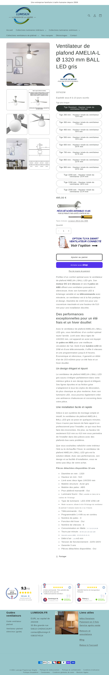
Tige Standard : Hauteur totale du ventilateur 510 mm (79, 108)
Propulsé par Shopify (29, 670)
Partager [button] (62, 556)
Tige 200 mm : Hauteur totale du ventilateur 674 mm (79, 116)
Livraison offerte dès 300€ (78, 221)
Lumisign (19, 670)
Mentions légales (82, 672)
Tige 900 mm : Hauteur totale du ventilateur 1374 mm (79, 168)
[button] (30, 30)
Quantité (59, 225)
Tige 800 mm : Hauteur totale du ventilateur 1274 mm (79, 161)
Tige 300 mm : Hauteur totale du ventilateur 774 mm (79, 123)
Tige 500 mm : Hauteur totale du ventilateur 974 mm (79, 138)
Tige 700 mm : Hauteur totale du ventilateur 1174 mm (79, 153)
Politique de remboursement (49, 670)
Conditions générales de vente (63, 672)
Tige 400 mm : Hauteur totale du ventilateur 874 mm (79, 131)
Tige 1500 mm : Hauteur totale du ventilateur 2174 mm (79, 191)
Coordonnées (45, 672)
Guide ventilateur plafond (13, 622)
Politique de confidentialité (71, 670)
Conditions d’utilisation (91, 670)
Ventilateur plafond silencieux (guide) (14, 630)
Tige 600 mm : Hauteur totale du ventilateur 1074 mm (79, 146)
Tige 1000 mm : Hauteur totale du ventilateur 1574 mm (79, 176)
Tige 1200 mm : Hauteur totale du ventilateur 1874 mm (79, 183)
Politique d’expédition (30, 672)
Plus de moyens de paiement (79, 271)
